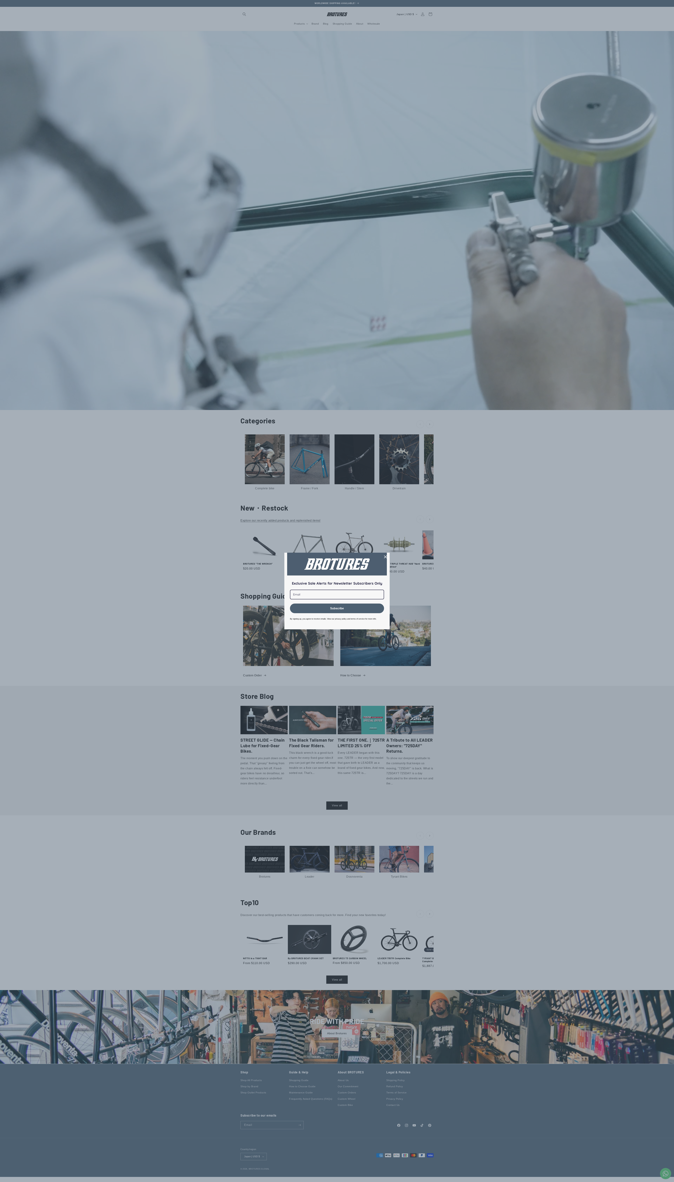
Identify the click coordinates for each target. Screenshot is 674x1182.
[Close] (385, 557)
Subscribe (337, 608)
